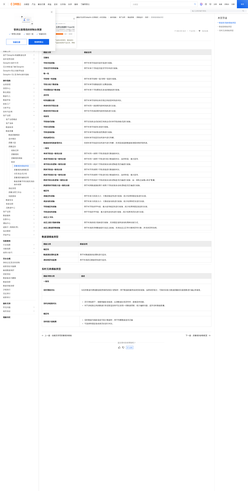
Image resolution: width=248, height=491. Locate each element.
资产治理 (122, 17)
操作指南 (113, 17)
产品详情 (192, 31)
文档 (215, 4)
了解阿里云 (85, 4)
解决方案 (41, 4)
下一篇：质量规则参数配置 (196, 335)
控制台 (226, 4)
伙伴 (70, 4)
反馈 (130, 347)
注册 (233, 4)
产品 (33, 4)
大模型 (26, 4)
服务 (76, 4)
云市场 (63, 4)
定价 (56, 4)
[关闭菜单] (4, 4)
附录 (146, 17)
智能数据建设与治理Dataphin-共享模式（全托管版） (89, 17)
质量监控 (140, 17)
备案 (220, 4)
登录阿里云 (38, 42)
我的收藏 (205, 31)
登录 (242, 4)
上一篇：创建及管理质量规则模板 (58, 335)
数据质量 (131, 17)
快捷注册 (16, 42)
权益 (49, 4)
